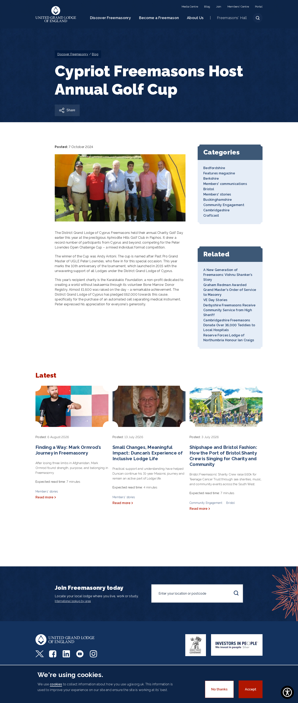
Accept (250, 689)
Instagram (94, 654)
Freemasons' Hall (232, 18)
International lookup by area (73, 601)
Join (218, 6)
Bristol (208, 189)
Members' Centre (238, 6)
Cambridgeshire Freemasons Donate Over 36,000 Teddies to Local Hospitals (229, 325)
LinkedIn (67, 654)
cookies (56, 684)
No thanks (219, 689)
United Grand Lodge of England (55, 14)
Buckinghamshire (217, 200)
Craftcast (211, 215)
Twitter (39, 654)
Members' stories (217, 194)
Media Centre (190, 6)
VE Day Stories (215, 300)
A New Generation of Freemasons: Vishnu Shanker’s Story (227, 275)
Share (70, 110)
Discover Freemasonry (110, 18)
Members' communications (225, 184)
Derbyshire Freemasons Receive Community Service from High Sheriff (229, 310)
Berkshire (211, 178)
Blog (207, 6)
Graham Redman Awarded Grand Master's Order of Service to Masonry (229, 290)
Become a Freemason (159, 18)
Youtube (80, 654)
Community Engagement (223, 205)
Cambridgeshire (216, 210)
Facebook (53, 654)
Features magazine (219, 173)
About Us (195, 18)
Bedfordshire (214, 168)
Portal (259, 6)
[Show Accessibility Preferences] (287, 692)
